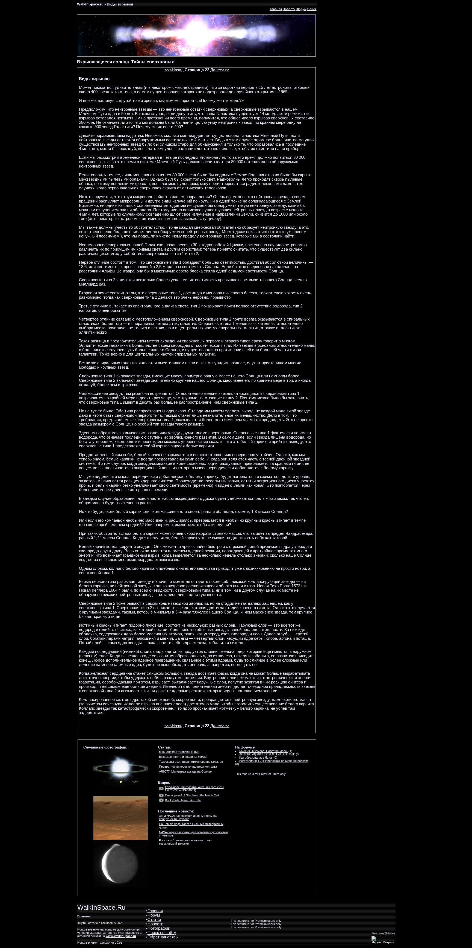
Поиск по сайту (162, 933)
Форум (301, 9)
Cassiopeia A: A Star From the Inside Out (192, 795)
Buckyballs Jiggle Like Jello (183, 800)
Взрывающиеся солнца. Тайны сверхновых (125, 62)
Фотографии (159, 928)
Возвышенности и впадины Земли (182, 756)
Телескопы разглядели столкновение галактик (191, 761)
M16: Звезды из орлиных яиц (179, 751)
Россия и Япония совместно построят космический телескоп (185, 842)
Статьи (154, 919)
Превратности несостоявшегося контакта (188, 766)
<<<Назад (174, 70)
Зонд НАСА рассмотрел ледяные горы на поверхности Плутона (188, 817)
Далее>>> (219, 70)
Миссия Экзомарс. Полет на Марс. (263, 751)
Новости (289, 9)
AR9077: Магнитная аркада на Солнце (185, 771)
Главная (276, 9)
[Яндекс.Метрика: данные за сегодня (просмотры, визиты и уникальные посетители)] (383, 940)
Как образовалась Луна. (256, 757)
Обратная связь (163, 937)
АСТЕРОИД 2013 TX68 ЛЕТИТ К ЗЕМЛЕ (267, 754)
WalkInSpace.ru (90, 4)
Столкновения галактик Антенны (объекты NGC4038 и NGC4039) (194, 788)
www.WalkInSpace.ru (121, 936)
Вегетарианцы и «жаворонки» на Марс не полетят (273, 760)
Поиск (312, 9)
